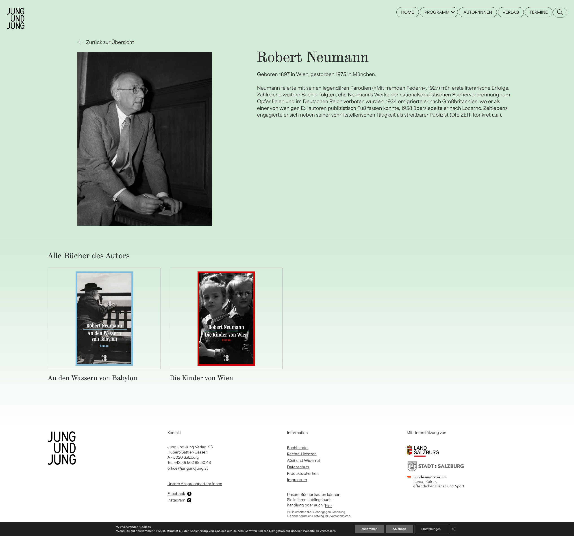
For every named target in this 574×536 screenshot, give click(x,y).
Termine (539, 12)
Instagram (176, 500)
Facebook (176, 493)
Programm (437, 12)
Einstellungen (431, 529)
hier (328, 505)
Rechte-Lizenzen (302, 453)
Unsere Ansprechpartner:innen (194, 483)
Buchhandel (297, 447)
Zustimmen (369, 529)
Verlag (511, 12)
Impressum (297, 479)
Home (407, 12)
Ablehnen (399, 529)
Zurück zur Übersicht (110, 42)
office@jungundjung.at (187, 468)
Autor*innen (477, 12)
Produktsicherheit (303, 473)
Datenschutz (298, 466)
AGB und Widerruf (303, 460)
